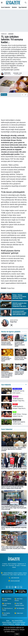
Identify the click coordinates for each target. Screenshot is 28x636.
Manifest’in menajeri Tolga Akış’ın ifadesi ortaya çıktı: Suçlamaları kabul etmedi (19, 407)
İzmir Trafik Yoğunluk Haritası (19, 604)
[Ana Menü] (1, 2)
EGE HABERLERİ (16, 419)
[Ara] (25, 3)
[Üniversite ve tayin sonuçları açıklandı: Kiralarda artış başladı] (7, 337)
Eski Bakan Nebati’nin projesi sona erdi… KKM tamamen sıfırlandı (20, 358)
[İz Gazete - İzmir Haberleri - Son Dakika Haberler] (13, 2)
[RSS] (21, 587)
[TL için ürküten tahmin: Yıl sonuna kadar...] (14, 84)
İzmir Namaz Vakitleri (6, 604)
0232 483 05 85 (15, 578)
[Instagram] (12, 587)
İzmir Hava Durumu (18, 599)
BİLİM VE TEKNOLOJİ (8, 624)
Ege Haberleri (23, 7)
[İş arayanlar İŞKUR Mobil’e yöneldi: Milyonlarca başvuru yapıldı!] (21, 337)
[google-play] (20, 592)
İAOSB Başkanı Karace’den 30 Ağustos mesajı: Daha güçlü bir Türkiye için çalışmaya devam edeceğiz (7, 374)
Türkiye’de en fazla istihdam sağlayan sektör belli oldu (19, 373)
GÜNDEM (17, 624)
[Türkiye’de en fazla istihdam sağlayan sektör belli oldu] (21, 367)
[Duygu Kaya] (5, 323)
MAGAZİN (15, 396)
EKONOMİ (10, 34)
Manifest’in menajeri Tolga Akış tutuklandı (18, 400)
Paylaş (4, 94)
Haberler (3, 34)
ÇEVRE (22, 624)
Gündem (14, 7)
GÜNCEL (15, 404)
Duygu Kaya (13, 322)
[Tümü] (26, 384)
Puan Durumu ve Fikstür (7, 609)
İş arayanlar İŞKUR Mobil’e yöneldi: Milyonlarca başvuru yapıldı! (20, 344)
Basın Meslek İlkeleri (17, 620)
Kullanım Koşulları (7, 622)
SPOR (14, 411)
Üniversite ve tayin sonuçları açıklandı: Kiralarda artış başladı (6, 343)
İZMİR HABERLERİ (17, 388)
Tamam (16, 634)
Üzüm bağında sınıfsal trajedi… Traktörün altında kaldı (19, 423)
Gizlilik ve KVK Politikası (19, 622)
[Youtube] (15, 587)
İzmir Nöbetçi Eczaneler (6, 599)
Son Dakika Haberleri (6, 614)
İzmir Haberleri (5, 7)
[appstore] (7, 592)
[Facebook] (7, 587)
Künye (7, 620)
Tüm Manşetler (20, 608)
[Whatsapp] (18, 587)
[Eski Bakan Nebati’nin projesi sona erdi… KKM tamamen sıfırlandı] (21, 352)
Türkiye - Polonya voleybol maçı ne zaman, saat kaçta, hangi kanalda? (20, 415)
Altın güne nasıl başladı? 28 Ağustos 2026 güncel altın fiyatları (6, 358)
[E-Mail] (11, 325)
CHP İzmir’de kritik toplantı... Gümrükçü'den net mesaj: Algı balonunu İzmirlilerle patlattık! (19, 392)
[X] (9, 587)
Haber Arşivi (20, 613)
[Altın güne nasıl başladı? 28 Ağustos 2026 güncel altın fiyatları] (7, 352)
